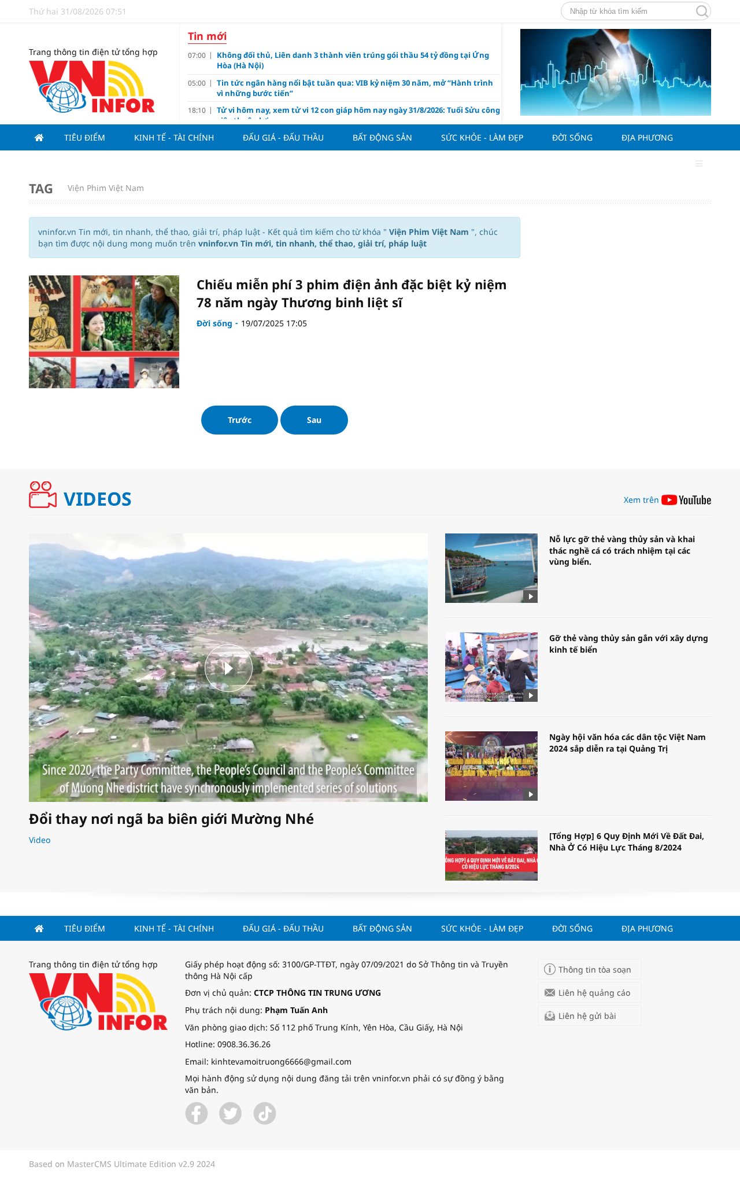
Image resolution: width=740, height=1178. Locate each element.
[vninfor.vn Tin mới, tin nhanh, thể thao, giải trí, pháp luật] (92, 85)
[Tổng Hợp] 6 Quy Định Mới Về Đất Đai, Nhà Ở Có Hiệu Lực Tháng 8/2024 (626, 841)
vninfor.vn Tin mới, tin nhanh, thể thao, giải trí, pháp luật (312, 243)
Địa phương (647, 137)
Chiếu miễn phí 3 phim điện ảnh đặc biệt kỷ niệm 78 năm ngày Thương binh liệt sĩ (352, 293)
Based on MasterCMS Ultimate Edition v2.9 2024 (122, 1163)
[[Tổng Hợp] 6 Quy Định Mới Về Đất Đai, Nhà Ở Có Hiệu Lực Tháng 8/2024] (491, 865)
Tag (41, 188)
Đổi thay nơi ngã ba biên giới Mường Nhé (171, 818)
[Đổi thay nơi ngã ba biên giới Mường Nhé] (228, 667)
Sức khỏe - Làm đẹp (482, 137)
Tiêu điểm (84, 137)
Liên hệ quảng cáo (594, 992)
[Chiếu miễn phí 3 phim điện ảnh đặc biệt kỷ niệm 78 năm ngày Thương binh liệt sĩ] (104, 331)
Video (39, 839)
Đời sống (572, 137)
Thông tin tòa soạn (594, 969)
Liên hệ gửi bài (587, 1015)
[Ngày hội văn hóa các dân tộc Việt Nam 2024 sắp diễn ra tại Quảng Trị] (491, 766)
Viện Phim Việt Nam (106, 187)
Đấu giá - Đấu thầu (283, 137)
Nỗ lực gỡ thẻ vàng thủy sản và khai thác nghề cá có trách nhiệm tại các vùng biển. (622, 550)
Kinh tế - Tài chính (174, 137)
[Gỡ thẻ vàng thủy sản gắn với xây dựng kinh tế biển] (491, 667)
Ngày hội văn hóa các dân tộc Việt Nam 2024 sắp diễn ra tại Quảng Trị (627, 742)
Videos (98, 498)
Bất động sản (382, 137)
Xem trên (641, 500)
